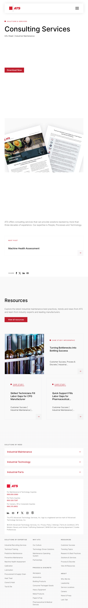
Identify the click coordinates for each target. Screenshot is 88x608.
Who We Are (65, 579)
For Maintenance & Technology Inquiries (21, 493)
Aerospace (37, 573)
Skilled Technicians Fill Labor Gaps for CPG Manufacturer (23, 396)
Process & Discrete (68, 562)
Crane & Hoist (10, 582)
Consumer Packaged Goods (43, 585)
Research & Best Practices (71, 553)
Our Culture (37, 545)
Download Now (14, 70)
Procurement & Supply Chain (15, 574)
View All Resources (68, 566)
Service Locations (67, 587)
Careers (64, 591)
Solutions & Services (68, 557)
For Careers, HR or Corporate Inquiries (21, 505)
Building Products (39, 581)
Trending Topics (67, 549)
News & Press (66, 595)
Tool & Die (8, 586)
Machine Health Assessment (15, 562)
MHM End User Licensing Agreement (59, 527)
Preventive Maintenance (14, 557)
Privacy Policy (46, 525)
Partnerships (37, 560)
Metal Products (38, 594)
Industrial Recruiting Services (15, 545)
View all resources (16, 319)
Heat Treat (8, 578)
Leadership (65, 583)
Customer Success (68, 545)
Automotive (37, 577)
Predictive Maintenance (13, 553)
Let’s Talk (64, 600)
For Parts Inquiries (13, 499)
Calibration (9, 566)
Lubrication (9, 570)
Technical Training (11, 549)
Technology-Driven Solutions (43, 549)
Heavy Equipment (39, 590)
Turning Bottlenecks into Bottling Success (63, 349)
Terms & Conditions (67, 525)
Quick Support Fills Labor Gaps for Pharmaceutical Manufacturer (62, 398)
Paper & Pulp (37, 598)
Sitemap (56, 525)
